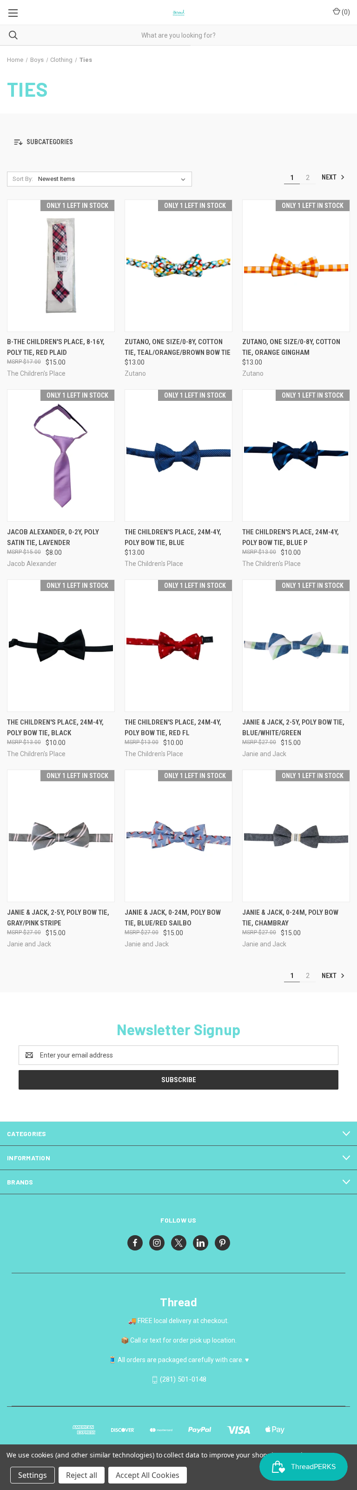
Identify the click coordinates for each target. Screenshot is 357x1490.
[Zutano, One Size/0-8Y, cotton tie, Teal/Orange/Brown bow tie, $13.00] (178, 265)
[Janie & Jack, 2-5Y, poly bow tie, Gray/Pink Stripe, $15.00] (61, 836)
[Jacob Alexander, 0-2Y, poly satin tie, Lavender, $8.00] (61, 455)
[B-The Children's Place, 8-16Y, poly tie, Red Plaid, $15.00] (61, 265)
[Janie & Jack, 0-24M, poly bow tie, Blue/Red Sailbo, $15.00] (178, 836)
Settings (32, 1475)
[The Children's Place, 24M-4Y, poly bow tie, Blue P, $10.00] (296, 455)
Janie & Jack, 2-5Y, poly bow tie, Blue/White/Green (293, 727)
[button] (178, 142)
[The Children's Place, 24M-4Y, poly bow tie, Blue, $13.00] (178, 455)
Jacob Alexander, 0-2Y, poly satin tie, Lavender (53, 537)
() (345, 12)
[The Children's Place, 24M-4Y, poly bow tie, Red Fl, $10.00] (178, 645)
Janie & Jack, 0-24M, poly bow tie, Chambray (290, 917)
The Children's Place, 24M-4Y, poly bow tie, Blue (173, 537)
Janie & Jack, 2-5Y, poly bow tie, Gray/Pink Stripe (58, 917)
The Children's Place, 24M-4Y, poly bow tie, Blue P (290, 537)
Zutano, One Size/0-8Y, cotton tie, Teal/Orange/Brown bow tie (178, 347)
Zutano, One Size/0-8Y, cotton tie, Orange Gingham (291, 347)
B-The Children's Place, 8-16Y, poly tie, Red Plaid (56, 347)
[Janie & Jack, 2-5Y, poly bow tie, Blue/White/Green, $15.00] (296, 645)
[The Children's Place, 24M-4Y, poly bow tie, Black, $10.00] (61, 645)
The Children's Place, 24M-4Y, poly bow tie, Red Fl (173, 727)
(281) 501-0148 (183, 1379)
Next (330, 177)
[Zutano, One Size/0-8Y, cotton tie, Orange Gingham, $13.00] (296, 265)
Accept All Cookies (147, 1475)
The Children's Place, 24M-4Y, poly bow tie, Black (55, 727)
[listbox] (114, 179)
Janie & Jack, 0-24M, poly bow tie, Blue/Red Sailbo (173, 917)
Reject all (81, 1475)
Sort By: (23, 178)
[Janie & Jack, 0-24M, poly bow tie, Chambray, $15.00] (296, 836)
